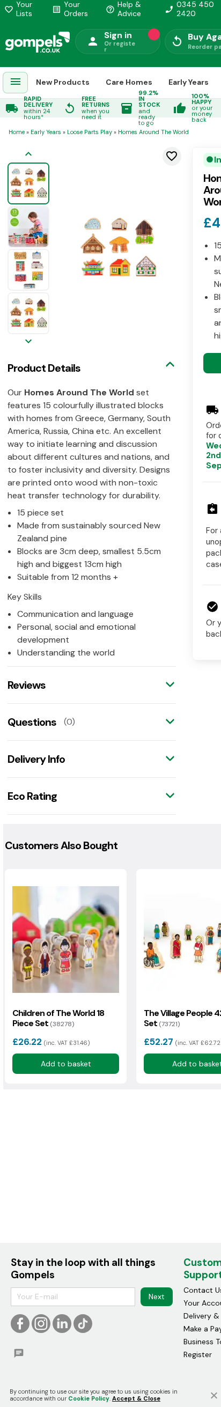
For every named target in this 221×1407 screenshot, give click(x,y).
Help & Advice (123, 9)
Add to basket (65, 1064)
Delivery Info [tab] (36, 759)
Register (197, 1354)
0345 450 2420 (189, 9)
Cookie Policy (88, 1398)
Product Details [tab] (44, 368)
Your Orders (70, 9)
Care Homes (129, 82)
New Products (63, 82)
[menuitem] (15, 83)
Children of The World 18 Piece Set (58, 1018)
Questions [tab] (32, 722)
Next (157, 1296)
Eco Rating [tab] (32, 796)
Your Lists (18, 9)
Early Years (188, 82)
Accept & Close (136, 1398)
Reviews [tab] (27, 685)
